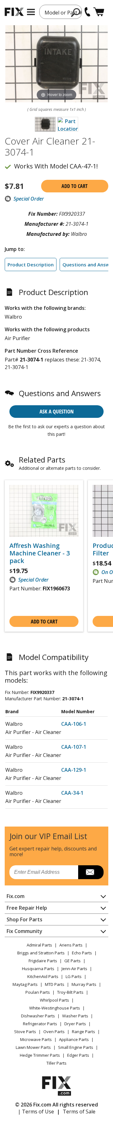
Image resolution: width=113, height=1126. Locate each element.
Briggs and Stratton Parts (41, 953)
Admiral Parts (39, 945)
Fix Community (24, 931)
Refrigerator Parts (40, 1023)
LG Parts (74, 976)
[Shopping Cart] (98, 11)
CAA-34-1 (72, 792)
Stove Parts (25, 1031)
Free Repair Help (27, 907)
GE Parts (72, 961)
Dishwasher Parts (38, 1016)
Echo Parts (82, 953)
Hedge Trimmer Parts (40, 1055)
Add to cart (75, 186)
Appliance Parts (74, 1039)
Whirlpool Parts (54, 1000)
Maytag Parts (25, 984)
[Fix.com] (14, 12)
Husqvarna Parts (38, 968)
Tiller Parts (56, 1063)
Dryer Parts (75, 1023)
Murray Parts (84, 984)
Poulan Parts (37, 992)
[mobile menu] (31, 12)
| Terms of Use (36, 1111)
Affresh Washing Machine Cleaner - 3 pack (39, 553)
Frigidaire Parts (43, 961)
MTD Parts (54, 984)
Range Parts (83, 1031)
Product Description (31, 264)
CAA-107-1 (73, 746)
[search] (76, 12)
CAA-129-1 (73, 769)
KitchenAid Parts (42, 976)
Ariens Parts (71, 945)
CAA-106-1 (73, 723)
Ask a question (57, 411)
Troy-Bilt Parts (70, 992)
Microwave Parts (36, 1039)
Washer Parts (75, 1016)
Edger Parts (78, 1055)
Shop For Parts (24, 919)
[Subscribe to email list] (91, 872)
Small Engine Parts (75, 1047)
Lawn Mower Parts (33, 1047)
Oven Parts (54, 1031)
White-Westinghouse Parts (54, 1008)
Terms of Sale (79, 1111)
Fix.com (15, 896)
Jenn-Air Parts (74, 968)
